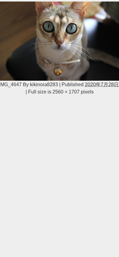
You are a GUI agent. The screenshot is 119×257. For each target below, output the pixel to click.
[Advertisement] (59, 145)
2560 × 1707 (66, 91)
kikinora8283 (44, 84)
